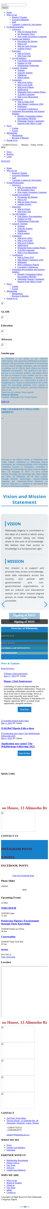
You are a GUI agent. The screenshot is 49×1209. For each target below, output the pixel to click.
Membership (12, 133)
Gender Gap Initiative (16, 1147)
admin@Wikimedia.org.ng (18, 1135)
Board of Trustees (19, 17)
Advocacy (16, 29)
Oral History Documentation (29, 61)
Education (16, 51)
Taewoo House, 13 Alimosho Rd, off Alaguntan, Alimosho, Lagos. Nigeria (23, 1121)
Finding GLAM (24, 63)
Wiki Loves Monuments (27, 97)
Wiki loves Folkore (25, 87)
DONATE (5, 161)
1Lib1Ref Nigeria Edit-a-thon (17, 728)
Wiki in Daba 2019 (25, 102)
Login (9, 156)
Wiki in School (23, 53)
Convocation (8, 936)
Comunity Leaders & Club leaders (26, 24)
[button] (46, 604)
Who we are (12, 15)
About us (10, 1185)
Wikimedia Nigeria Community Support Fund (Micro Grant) (30, 122)
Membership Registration (15, 784)
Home (9, 12)
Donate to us (12, 140)
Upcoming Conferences (27, 109)
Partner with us (13, 1163)
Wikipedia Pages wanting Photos (31, 92)
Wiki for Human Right (27, 32)
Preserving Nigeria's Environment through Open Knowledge (20, 922)
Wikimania (22, 106)
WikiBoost (22, 75)
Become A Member (20, 138)
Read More (24, 709)
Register (10, 154)
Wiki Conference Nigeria (28, 265)
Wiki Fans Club (24, 56)
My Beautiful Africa (26, 34)
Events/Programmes (15, 27)
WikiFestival (22, 89)
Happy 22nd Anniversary (18, 681)
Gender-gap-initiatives (16, 1170)
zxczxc (4, 949)
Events (15, 130)
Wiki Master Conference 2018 (30, 104)
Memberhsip (17, 135)
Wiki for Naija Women (27, 46)
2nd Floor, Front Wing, (16, 1118)
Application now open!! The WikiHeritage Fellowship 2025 (18, 745)
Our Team (11, 1165)
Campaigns (17, 80)
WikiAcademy (23, 77)
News (9, 126)
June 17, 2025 (10, 676)
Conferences (17, 99)
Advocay (10, 1168)
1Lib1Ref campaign (26, 94)
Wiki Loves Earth (25, 85)
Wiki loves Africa (24, 82)
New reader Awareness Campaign (32, 36)
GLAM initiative (19, 58)
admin (9, 1190)
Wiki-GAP (22, 44)
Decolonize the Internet (27, 41)
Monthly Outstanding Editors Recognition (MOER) (29, 117)
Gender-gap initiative (21, 39)
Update (15, 128)
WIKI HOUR (8, 908)
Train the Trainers (25, 73)
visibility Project (24, 48)
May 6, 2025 (6, 723)
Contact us (7, 801)
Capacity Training (19, 68)
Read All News (7, 668)
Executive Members (20, 19)
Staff (14, 22)
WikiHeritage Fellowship (28, 65)
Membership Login (11, 779)
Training (21, 70)
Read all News (24, 753)
